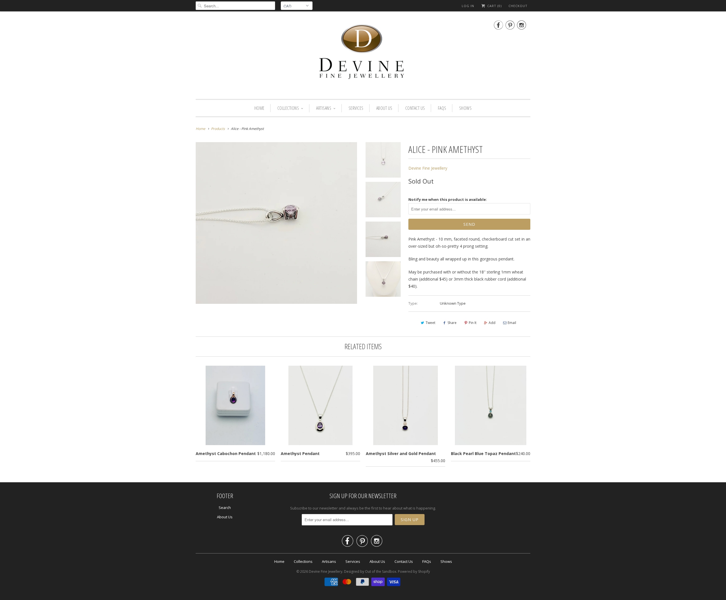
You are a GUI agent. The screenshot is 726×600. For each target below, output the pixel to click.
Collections (288, 108)
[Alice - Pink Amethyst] (276, 223)
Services (356, 108)
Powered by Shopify (414, 571)
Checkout (517, 6)
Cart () (494, 6)
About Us (384, 108)
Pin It (472, 322)
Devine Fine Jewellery (427, 168)
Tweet (430, 322)
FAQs (442, 108)
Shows (465, 108)
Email (512, 322)
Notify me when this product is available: (447, 199)
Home (259, 108)
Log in (468, 6)
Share (452, 322)
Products (218, 128)
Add (492, 322)
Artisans (323, 108)
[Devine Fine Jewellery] (363, 56)
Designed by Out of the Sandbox (370, 571)
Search (225, 507)
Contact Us (415, 108)
